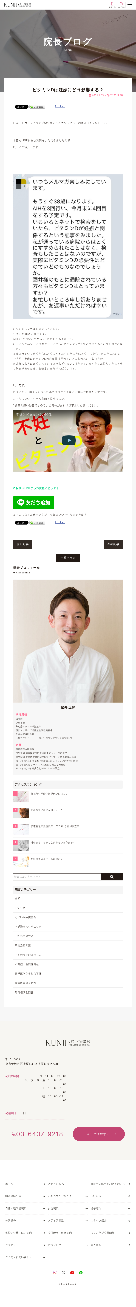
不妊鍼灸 (96, 1196)
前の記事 (23, 544)
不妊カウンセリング (60, 1196)
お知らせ (20, 908)
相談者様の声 (13, 1196)
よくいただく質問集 (103, 1233)
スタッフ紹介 (99, 1221)
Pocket (60, 106)
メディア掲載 (56, 1221)
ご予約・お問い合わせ (18, 1257)
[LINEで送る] (37, 106)
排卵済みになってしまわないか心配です (53, 842)
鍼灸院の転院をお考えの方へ (108, 1184)
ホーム (9, 1184)
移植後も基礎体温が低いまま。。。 (49, 793)
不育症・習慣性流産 (27, 964)
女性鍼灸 (53, 1208)
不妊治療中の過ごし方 (28, 955)
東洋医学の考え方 (25, 983)
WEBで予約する (98, 1134)
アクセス (10, 1245)
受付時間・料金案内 (60, 1233)
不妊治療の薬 (23, 945)
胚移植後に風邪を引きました (47, 810)
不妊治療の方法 (24, 936)
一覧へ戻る (68, 558)
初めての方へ (56, 1184)
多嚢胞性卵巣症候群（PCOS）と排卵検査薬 (55, 826)
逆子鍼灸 (96, 1208)
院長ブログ (54, 1245)
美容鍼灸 (10, 1221)
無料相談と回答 (24, 992)
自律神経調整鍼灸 (16, 1208)
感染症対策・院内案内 (18, 1233)
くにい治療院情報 (25, 917)
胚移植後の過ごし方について (47, 859)
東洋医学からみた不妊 (28, 974)
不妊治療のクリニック (28, 927)
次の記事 (113, 544)
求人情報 (96, 1245)
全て (17, 898)
